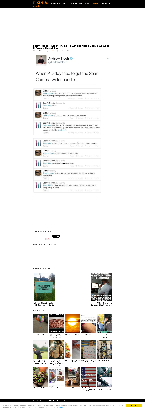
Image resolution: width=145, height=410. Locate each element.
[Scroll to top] (129, 401)
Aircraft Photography (72, 334)
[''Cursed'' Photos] (40, 333)
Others (95, 3)
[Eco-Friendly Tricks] (40, 386)
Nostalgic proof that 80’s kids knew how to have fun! (56, 335)
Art (65, 3)
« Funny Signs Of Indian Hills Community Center (44, 304)
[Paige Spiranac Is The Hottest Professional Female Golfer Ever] (40, 359)
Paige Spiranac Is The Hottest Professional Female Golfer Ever (40, 361)
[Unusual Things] (56, 386)
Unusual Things (56, 388)
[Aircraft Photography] (72, 333)
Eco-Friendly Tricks (40, 388)
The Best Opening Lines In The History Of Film (88, 389)
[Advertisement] (72, 26)
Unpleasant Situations (72, 388)
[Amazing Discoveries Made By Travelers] (104, 386)
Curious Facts (88, 334)
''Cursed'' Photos (40, 334)
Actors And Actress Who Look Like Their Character (104, 335)
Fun (87, 3)
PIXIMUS (40, 3)
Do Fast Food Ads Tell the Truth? (72, 361)
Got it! (133, 405)
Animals (55, 3)
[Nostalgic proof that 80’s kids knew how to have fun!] (56, 333)
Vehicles (107, 3)
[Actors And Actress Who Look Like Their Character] (104, 333)
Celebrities (76, 3)
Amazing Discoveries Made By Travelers (104, 388)
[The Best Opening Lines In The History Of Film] (88, 386)
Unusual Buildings (104, 360)
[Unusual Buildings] (104, 359)
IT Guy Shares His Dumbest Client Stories (101, 304)
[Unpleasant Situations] (72, 386)
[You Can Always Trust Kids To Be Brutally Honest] (88, 359)
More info (59, 407)
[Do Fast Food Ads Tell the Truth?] (72, 359)
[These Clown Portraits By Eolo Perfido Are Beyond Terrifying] (56, 359)
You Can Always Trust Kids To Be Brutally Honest (88, 361)
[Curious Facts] (88, 333)
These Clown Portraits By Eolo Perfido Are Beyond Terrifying (56, 362)
